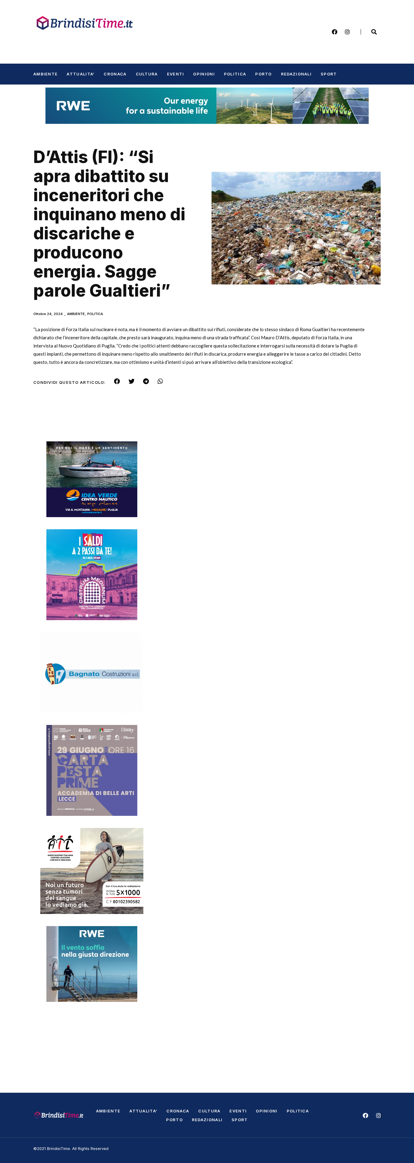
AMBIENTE (45, 73)
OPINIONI (204, 73)
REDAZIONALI (296, 73)
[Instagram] (347, 32)
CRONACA (115, 73)
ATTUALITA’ (81, 73)
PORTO (263, 73)
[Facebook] (334, 32)
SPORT (329, 73)
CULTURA (147, 73)
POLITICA (235, 73)
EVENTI (175, 73)
